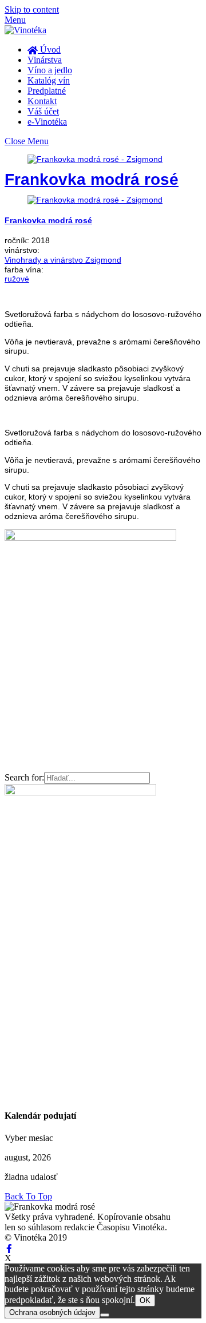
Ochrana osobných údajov (52, 1312)
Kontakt (42, 101)
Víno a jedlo (49, 70)
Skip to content (32, 9)
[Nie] (104, 1315)
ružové (17, 278)
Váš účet (43, 111)
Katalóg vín (48, 80)
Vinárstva (44, 60)
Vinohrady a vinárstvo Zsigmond (63, 259)
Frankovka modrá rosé (92, 179)
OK (145, 1300)
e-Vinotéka (47, 121)
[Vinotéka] (25, 30)
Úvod (49, 49)
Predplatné (46, 91)
